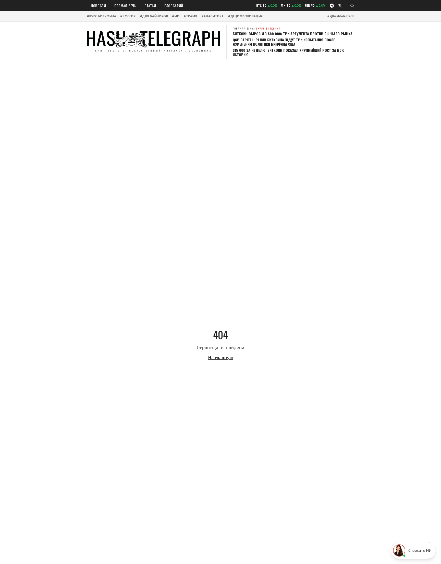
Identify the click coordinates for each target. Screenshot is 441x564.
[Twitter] (340, 6)
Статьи (150, 5)
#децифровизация (245, 16)
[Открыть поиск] (352, 6)
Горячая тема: (257, 28)
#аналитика (212, 16)
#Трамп (190, 16)
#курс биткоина (101, 16)
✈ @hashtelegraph (340, 16)
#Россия (128, 16)
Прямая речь (125, 5)
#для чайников (154, 16)
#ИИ (175, 16)
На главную (220, 357)
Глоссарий (173, 5)
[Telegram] (332, 6)
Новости (98, 5)
